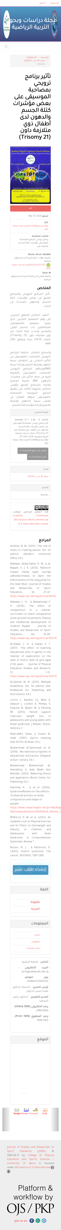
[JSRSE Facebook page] (31, 1220)
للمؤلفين (35, 942)
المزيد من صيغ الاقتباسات (33, 451)
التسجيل (54, 3)
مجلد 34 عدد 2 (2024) (34, 61)
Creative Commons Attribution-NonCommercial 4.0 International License (30, 520)
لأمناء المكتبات (33, 948)
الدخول (42, 3)
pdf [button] (30, 208)
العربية (35, 909)
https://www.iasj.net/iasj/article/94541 (33, 596)
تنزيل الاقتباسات (38, 457)
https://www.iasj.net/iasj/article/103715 (33, 638)
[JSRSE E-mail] (38, 1220)
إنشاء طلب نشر (30, 870)
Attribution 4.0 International (33, 1167)
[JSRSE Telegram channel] (44, 1220)
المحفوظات (31, 57)
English (35, 902)
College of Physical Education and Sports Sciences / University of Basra (30, 1159)
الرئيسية (44, 57)
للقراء (37, 935)
